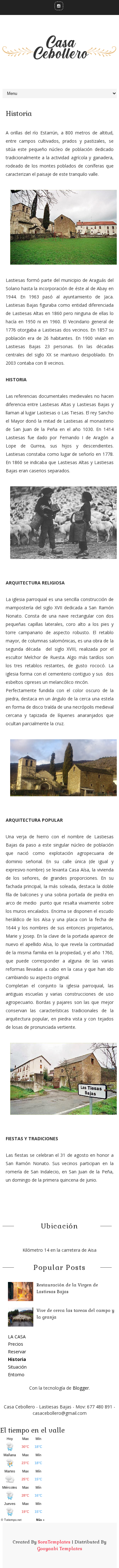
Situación (17, 1367)
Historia (17, 1359)
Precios (15, 1344)
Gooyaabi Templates (59, 1548)
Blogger (81, 1388)
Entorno (16, 1374)
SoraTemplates (54, 1542)
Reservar (17, 1352)
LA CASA (17, 1337)
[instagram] (59, 6)
